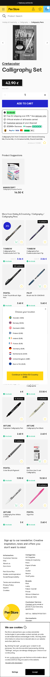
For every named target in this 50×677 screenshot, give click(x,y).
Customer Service (10, 558)
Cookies (6, 590)
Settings (15, 672)
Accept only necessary (13, 663)
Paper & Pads (31, 565)
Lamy (28, 586)
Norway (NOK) (18, 323)
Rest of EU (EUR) (19, 364)
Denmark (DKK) (18, 328)
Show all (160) (31, 597)
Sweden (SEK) (18, 318)
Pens (27, 563)
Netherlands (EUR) (20, 354)
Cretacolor (11, 64)
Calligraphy (24, 22)
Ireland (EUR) (18, 338)
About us (6, 563)
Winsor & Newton (32, 594)
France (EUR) (18, 343)
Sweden (29, 620)
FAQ (4, 561)
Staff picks (30, 576)
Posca (28, 591)
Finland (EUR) (18, 333)
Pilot (27, 583)
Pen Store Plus (9, 571)
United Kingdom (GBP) (21, 359)
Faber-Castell (31, 589)
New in (28, 573)
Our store (7, 566)
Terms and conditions (11, 582)
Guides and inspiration (12, 574)
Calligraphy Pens (37, 22)
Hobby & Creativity (9, 22)
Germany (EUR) (18, 349)
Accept (35, 672)
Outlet (28, 571)
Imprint (6, 588)
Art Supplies (30, 557)
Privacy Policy (8, 585)
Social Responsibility (11, 577)
